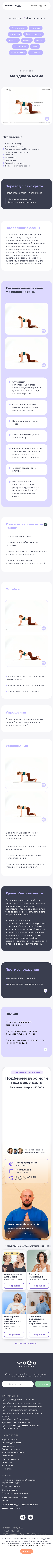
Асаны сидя (35, 28)
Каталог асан (18, 6)
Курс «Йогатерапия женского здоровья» (21, 1403)
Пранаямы (7, 1469)
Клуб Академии (9, 1439)
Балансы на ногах (18, 52)
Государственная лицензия (15, 1493)
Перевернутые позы (34, 34)
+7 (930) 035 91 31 (11, 1531)
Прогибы (26, 40)
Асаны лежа (15, 34)
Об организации (10, 1490)
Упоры (34, 46)
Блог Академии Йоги (12, 1443)
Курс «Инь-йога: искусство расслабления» (22, 1407)
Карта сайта (7, 1456)
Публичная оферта (11, 1486)
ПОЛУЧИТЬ (43, 1384)
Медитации (7, 1466)
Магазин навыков (10, 1459)
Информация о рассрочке (14, 1497)
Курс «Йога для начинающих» (16, 1422)
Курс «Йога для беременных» (16, 1419)
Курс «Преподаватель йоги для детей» (20, 1410)
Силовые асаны (20, 46)
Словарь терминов (11, 1449)
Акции (5, 1500)
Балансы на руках (18, 28)
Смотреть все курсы (25, 1343)
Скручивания (36, 52)
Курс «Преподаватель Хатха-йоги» (18, 1400)
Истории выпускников (13, 1452)
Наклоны (39, 40)
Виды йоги (7, 1462)
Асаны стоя (13, 40)
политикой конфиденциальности (27, 1546)
